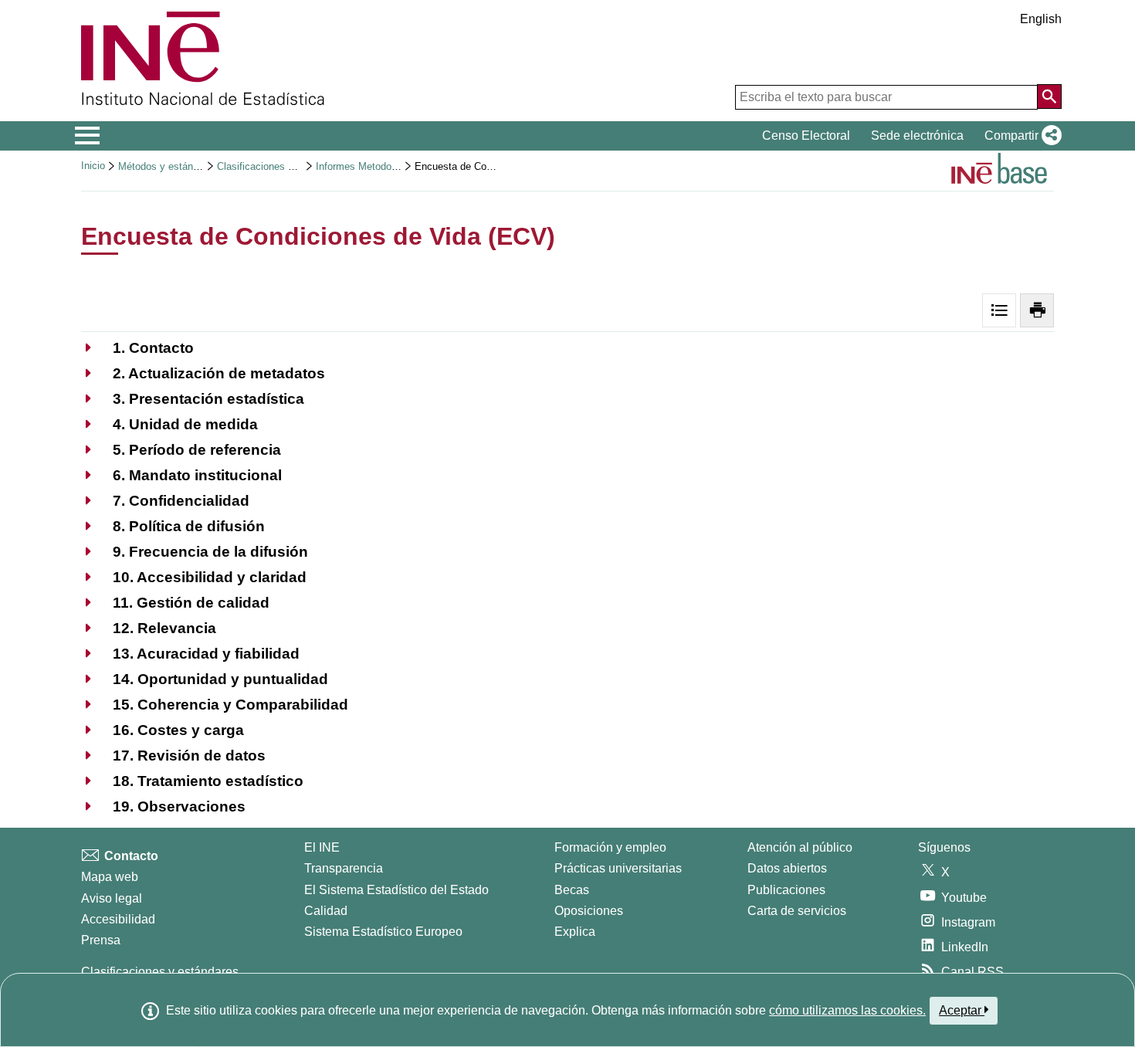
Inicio (93, 165)
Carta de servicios (796, 910)
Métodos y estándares (168, 166)
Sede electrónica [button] (917, 135)
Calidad (325, 910)
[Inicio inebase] (999, 171)
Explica (574, 931)
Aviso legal (111, 898)
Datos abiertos (787, 868)
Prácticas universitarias (618, 868)
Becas (571, 889)
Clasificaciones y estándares (281, 166)
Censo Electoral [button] (806, 135)
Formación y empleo (610, 847)
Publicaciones (786, 889)
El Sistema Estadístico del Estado (396, 889)
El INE (322, 847)
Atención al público (799, 847)
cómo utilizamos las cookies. (847, 1010)
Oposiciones (588, 910)
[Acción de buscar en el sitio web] (1049, 96)
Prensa (100, 940)
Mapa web (109, 876)
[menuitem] (137, 347)
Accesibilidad (118, 919)
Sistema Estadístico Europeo (383, 931)
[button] (1020, 136)
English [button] (1041, 18)
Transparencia (343, 868)
